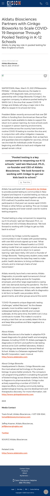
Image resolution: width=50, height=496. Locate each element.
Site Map (19, 489)
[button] (25, 75)
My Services (24, 476)
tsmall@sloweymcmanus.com (16, 417)
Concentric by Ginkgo (36, 189)
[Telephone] (41, 3)
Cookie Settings (34, 489)
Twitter (5, 433)
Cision (28, 493)
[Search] (47, 3)
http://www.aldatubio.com (14, 357)
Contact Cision (25, 468)
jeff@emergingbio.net (12, 426)
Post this (26, 182)
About (25, 473)
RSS (26, 489)
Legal (12, 489)
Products (25, 471)
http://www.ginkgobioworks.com (17, 394)
